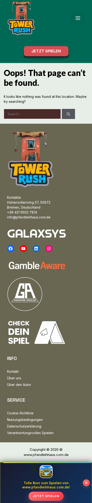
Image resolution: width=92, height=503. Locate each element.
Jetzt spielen (46, 496)
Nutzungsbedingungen (25, 420)
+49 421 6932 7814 (22, 212)
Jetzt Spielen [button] (46, 51)
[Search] (68, 114)
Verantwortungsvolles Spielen (30, 433)
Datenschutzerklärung (24, 426)
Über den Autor (19, 385)
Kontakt (13, 371)
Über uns (14, 378)
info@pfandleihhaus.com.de (28, 217)
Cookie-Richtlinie (20, 413)
